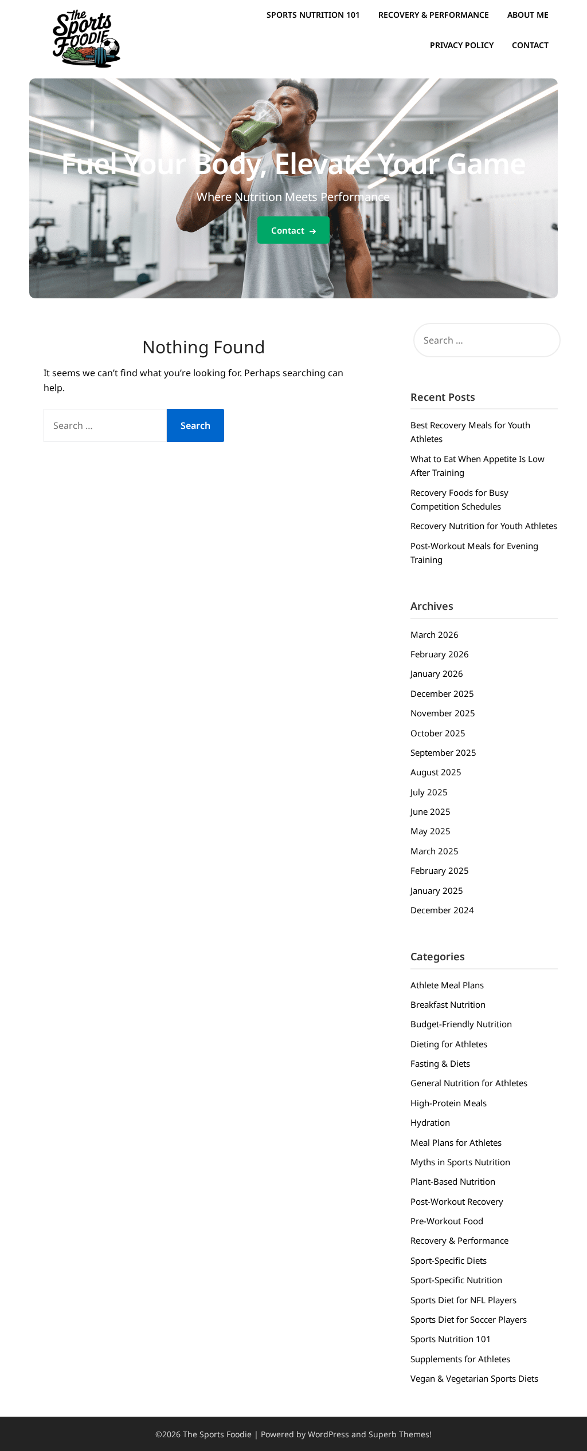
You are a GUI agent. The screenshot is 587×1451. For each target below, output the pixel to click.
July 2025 (429, 792)
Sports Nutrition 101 (313, 14)
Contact (530, 45)
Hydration (430, 1122)
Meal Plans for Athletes (456, 1142)
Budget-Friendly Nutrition (461, 1024)
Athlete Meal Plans (447, 985)
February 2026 (439, 654)
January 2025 (436, 890)
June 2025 (430, 811)
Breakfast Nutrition (448, 1004)
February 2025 (439, 870)
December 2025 (442, 693)
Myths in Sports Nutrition (460, 1162)
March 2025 (434, 851)
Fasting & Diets (440, 1063)
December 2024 (442, 910)
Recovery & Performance (433, 14)
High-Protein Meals (448, 1103)
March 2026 (434, 634)
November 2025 (442, 713)
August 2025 (435, 772)
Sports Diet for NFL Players (463, 1300)
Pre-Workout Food (446, 1221)
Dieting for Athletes (448, 1044)
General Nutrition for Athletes (468, 1083)
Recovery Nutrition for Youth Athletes (483, 525)
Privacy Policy (462, 45)
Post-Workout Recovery (456, 1201)
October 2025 (437, 733)
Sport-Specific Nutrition (456, 1280)
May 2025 (430, 831)
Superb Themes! (400, 1434)
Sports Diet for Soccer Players (468, 1319)
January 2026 (436, 673)
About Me (528, 14)
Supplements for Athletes (460, 1359)
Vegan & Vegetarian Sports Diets (474, 1378)
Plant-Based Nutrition (452, 1181)
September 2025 (443, 752)
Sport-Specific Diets (448, 1260)
